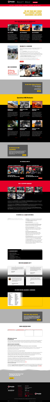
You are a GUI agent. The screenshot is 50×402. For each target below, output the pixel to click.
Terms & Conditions (25, 398)
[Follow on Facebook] (25, 395)
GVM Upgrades (20, 394)
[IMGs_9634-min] (29, 192)
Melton (16, 295)
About (17, 398)
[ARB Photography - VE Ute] (29, 330)
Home (10, 5)
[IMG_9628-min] (20, 198)
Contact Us (39, 5)
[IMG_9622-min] (20, 192)
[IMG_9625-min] (29, 193)
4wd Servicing (20, 5)
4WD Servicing (20, 387)
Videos (34, 5)
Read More (21, 61)
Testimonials (20, 398)
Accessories (11, 378)
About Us (12, 5)
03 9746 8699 (27, 392)
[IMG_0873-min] (12, 198)
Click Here (16, 137)
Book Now (39, 319)
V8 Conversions (20, 393)
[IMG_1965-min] (12, 192)
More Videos (22, 178)
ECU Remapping (20, 391)
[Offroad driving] (38, 330)
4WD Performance (25, 5)
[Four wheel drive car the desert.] (38, 329)
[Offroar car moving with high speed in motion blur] (29, 329)
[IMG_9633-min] (38, 192)
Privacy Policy (30, 398)
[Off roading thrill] (20, 329)
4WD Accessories (31, 5)
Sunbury (16, 300)
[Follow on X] (26, 395)
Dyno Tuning (16, 5)
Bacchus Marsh (10, 293)
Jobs (36, 5)
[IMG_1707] (38, 193)
